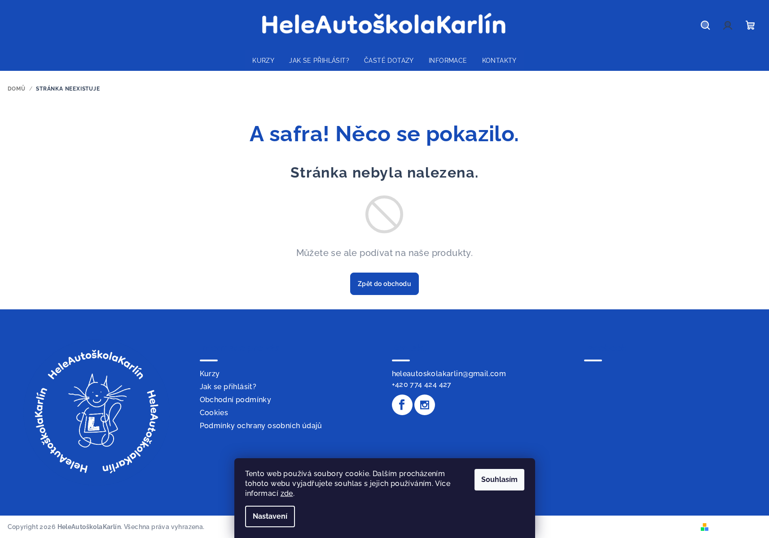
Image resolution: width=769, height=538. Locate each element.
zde (287, 493)
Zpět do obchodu (384, 283)
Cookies (214, 412)
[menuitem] (263, 60)
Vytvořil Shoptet (736, 526)
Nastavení (270, 516)
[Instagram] (424, 405)
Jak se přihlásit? (228, 386)
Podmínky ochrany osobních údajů (261, 425)
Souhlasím (499, 479)
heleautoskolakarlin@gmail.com (449, 373)
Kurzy (210, 373)
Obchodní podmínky (236, 399)
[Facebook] (402, 405)
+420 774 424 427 (422, 384)
